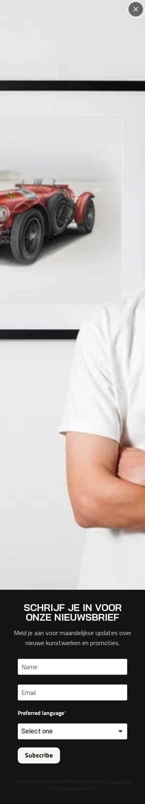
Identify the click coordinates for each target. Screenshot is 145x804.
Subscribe (39, 755)
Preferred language (41, 713)
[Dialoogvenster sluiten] (135, 9)
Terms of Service (70, 788)
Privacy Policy (120, 781)
